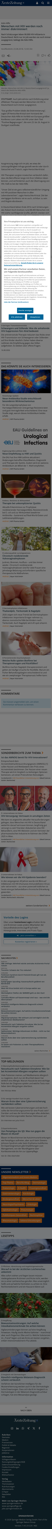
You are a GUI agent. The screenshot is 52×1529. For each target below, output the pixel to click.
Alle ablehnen (16, 317)
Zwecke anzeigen (25, 310)
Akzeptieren (35, 317)
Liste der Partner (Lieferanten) (16, 302)
